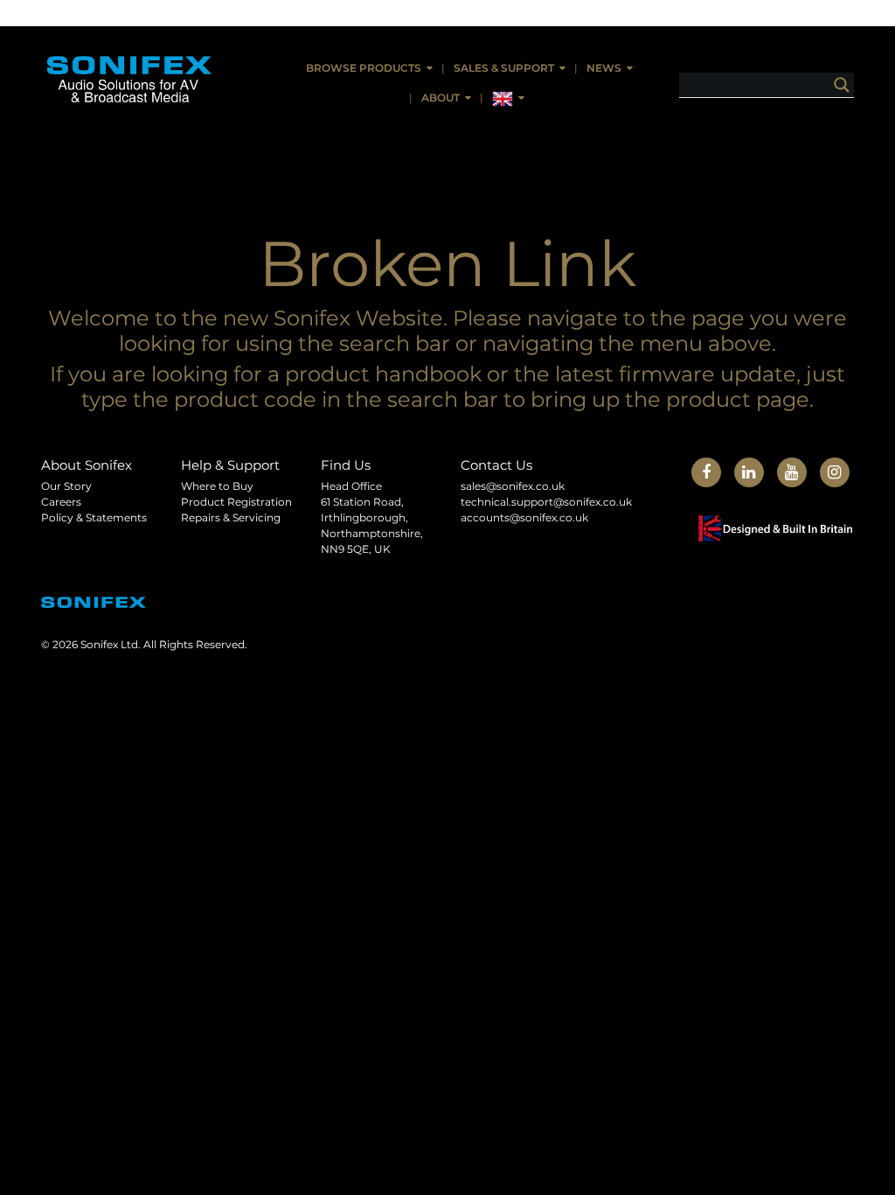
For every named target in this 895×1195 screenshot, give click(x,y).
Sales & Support (504, 67)
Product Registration (236, 501)
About (440, 97)
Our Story (66, 486)
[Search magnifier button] (841, 85)
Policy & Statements (94, 517)
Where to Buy (217, 486)
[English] (508, 98)
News (603, 67)
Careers (61, 501)
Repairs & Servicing (231, 517)
